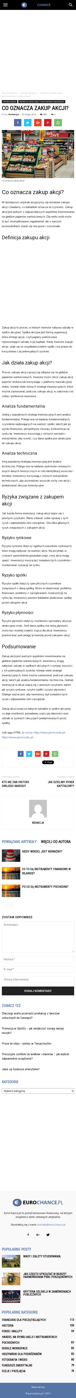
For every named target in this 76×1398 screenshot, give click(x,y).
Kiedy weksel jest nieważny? (42, 851)
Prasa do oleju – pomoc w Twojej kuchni (26, 1043)
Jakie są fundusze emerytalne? (21, 1069)
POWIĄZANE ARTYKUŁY (19, 841)
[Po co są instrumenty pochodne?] (11, 891)
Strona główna (9, 93)
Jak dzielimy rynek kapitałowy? (61, 784)
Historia (7, 1325)
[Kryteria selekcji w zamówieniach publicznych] (11, 1296)
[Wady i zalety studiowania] (11, 1261)
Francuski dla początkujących (24, 1320)
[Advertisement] (38, 49)
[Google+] (38, 1235)
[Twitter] (48, 1235)
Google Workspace (14, 1348)
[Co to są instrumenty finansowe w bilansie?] (11, 873)
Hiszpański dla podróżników (22, 1354)
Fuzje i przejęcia (13, 1371)
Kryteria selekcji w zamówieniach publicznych (47, 1293)
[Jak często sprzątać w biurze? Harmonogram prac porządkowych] (11, 1279)
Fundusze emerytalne (17, 1365)
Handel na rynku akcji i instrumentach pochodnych (41, 101)
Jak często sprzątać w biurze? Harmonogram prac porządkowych (47, 1275)
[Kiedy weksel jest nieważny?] (11, 855)
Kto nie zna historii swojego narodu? (15, 784)
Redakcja (13, 114)
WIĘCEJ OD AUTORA (56, 841)
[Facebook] (28, 1235)
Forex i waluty (12, 1331)
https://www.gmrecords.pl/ (17, 737)
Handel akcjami (9, 101)
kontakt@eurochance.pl (51, 1224)
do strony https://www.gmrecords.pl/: (44, 732)
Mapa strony (38, 1387)
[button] (71, 5)
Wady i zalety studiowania (42, 1256)
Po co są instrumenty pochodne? (45, 886)
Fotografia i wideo (14, 1359)
